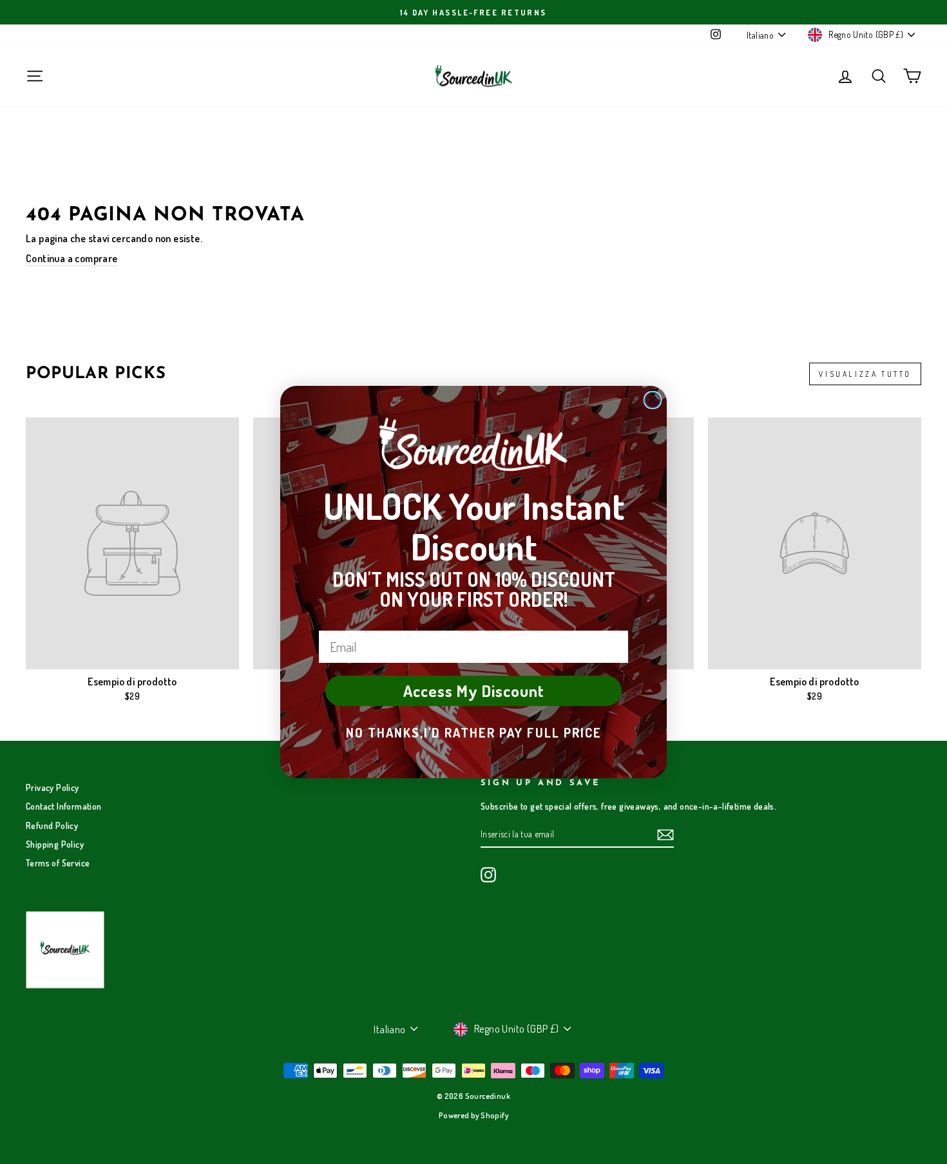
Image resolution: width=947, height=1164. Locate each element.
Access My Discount (473, 690)
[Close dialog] (652, 400)
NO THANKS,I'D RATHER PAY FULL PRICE (474, 732)
